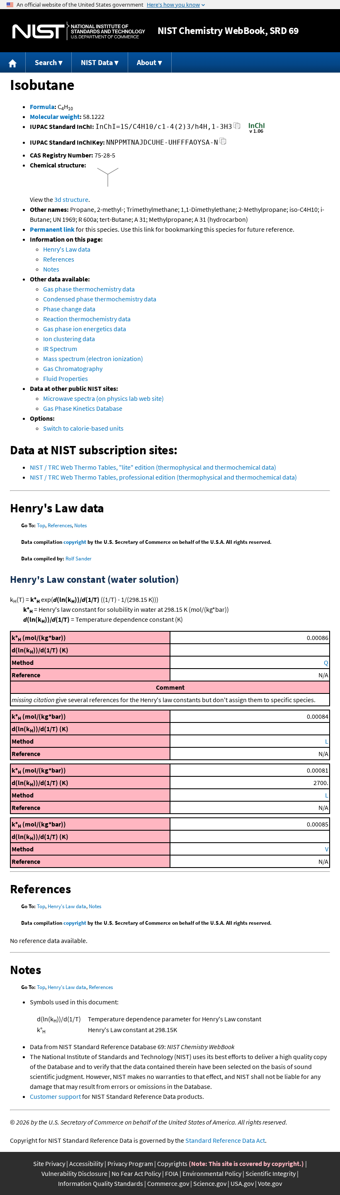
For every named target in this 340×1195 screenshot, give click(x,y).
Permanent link (52, 229)
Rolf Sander (79, 558)
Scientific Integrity (270, 1173)
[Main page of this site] (13, 62)
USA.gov (242, 1183)
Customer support (55, 1096)
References (58, 259)
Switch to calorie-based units (83, 428)
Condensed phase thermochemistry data (99, 299)
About (146, 62)
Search (46, 62)
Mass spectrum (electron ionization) (93, 358)
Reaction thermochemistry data (87, 319)
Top (41, 525)
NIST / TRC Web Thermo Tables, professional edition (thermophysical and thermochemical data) (163, 477)
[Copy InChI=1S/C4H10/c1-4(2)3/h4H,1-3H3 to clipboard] (236, 127)
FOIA (171, 1173)
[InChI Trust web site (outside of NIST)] (256, 132)
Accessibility (86, 1163)
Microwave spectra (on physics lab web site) (103, 398)
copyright (74, 541)
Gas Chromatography (72, 368)
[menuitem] (13, 62)
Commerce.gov (168, 1183)
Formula (42, 106)
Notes (51, 269)
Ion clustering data (69, 339)
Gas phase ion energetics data (84, 329)
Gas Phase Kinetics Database (82, 408)
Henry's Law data (66, 249)
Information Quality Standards (100, 1183)
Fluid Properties (65, 378)
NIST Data (97, 62)
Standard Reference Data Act (225, 1140)
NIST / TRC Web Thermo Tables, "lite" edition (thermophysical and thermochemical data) (153, 467)
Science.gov (209, 1183)
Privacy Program (130, 1163)
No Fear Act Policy (136, 1173)
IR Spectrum (60, 348)
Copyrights (172, 1163)
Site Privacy (49, 1163)
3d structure (71, 199)
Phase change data (69, 309)
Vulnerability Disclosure (74, 1173)
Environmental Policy (211, 1173)
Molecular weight (55, 116)
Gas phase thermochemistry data (89, 289)
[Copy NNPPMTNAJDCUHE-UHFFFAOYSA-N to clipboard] (222, 143)
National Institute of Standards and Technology (78, 31)
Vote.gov (270, 1183)
